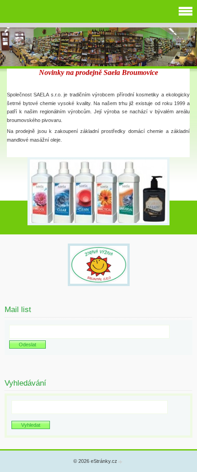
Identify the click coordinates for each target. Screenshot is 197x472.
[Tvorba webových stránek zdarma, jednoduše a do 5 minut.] (120, 462)
